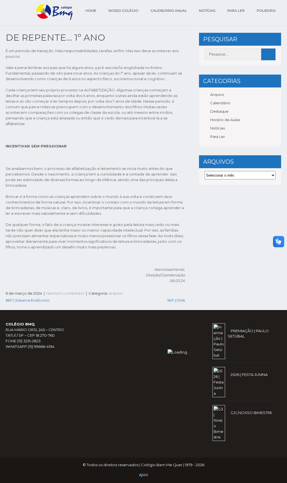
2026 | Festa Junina (249, 374)
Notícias (207, 10)
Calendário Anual (169, 10)
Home (90, 10)
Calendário (220, 103)
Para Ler (236, 10)
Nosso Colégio (123, 10)
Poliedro (266, 10)
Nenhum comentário (65, 293)
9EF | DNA (176, 300)
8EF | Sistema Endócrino (28, 300)
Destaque (219, 111)
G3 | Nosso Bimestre (251, 412)
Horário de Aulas (225, 119)
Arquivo (116, 293)
